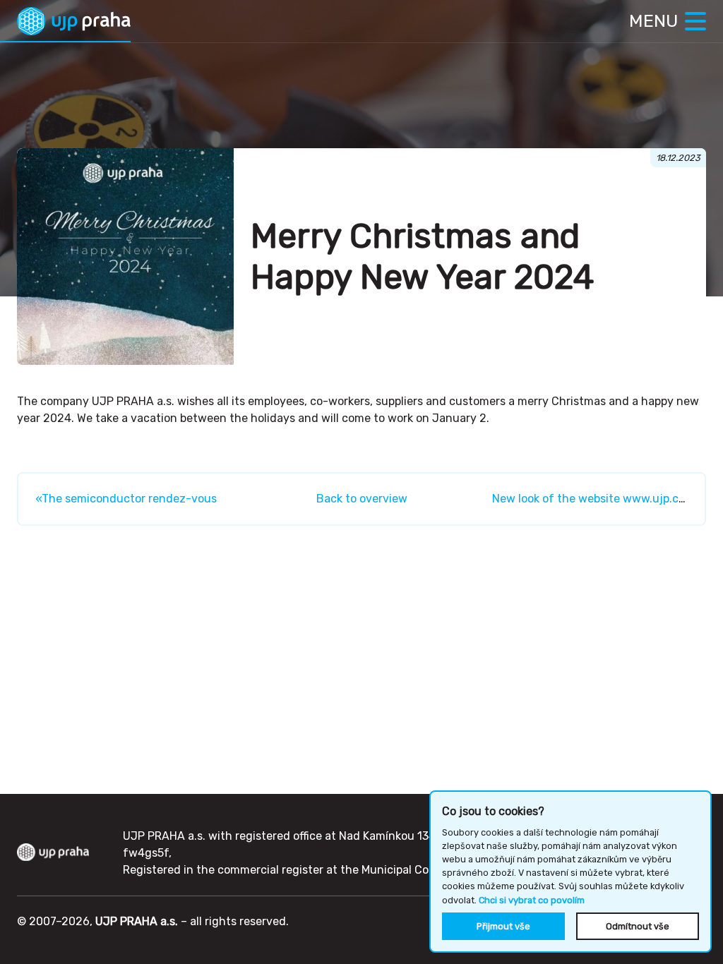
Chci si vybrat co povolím (532, 900)
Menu (653, 21)
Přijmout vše (503, 926)
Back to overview (361, 498)
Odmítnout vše (637, 926)
